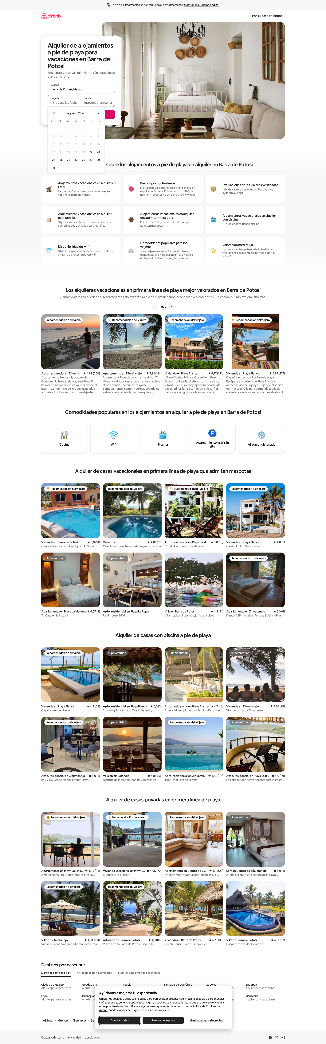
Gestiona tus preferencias (206, 1020)
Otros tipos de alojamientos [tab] (94, 973)
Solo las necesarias (163, 1020)
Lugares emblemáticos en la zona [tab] (139, 973)
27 (75, 160)
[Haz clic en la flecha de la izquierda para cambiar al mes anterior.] (54, 113)
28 (83, 160)
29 (90, 160)
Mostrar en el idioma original (201, 5)
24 (53, 160)
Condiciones (92, 1037)
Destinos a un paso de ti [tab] (56, 973)
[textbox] (64, 102)
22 (90, 152)
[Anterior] (155, 307)
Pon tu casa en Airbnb (267, 16)
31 (53, 167)
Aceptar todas (120, 1020)
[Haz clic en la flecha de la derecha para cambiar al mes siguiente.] (98, 113)
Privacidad (74, 1037)
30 (98, 160)
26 (68, 160)
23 (98, 152)
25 (61, 160)
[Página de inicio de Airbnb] (51, 16)
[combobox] (81, 89)
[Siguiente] (171, 307)
